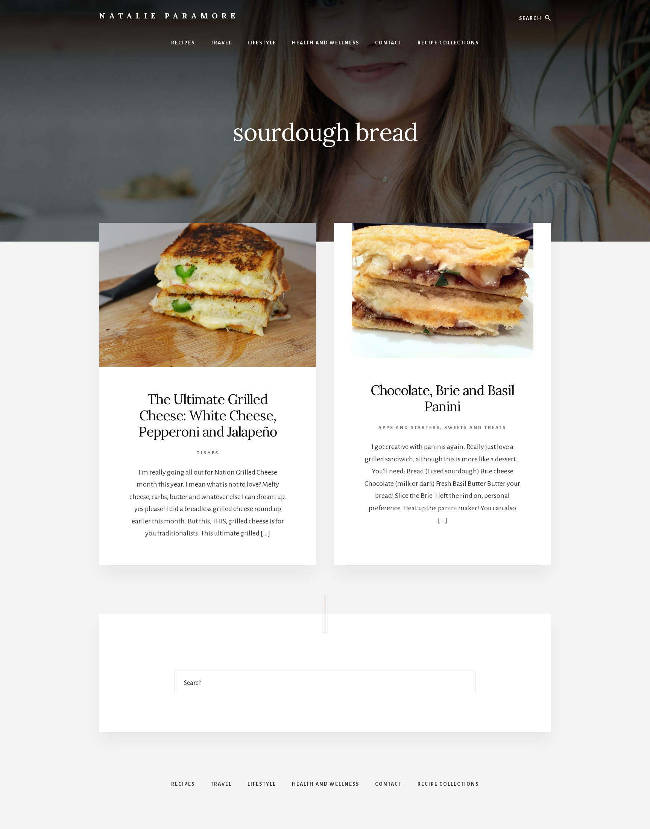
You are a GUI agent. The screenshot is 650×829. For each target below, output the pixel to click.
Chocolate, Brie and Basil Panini (442, 398)
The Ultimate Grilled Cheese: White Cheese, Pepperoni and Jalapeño (207, 415)
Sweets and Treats (475, 427)
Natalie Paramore (169, 15)
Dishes (207, 452)
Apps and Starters (409, 427)
